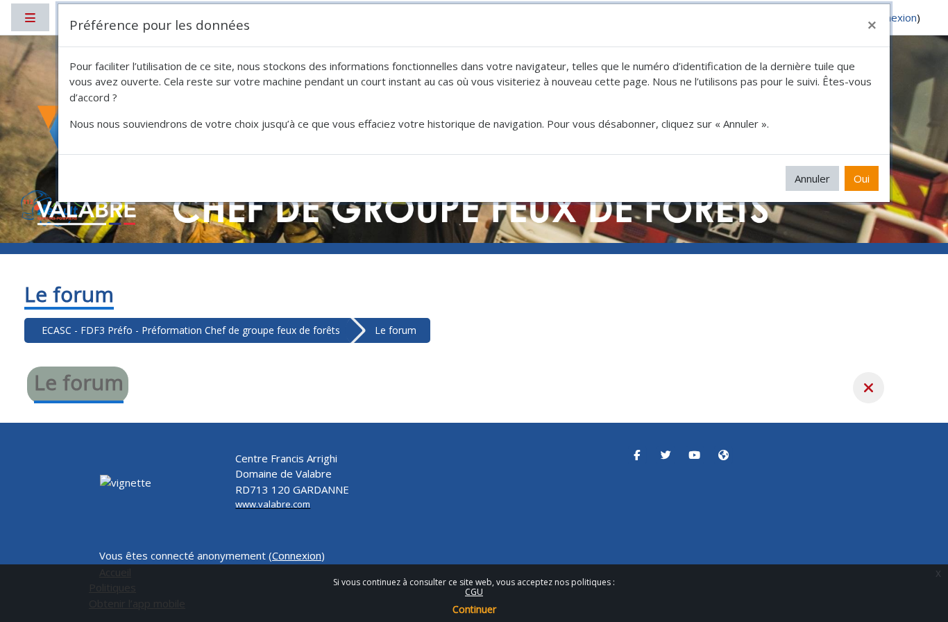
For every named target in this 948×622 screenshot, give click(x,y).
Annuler (812, 178)
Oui (862, 178)
